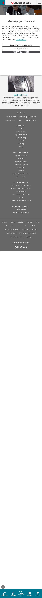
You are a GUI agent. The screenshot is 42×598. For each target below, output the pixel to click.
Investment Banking (21, 207)
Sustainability (10, 120)
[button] (39, 2)
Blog (34, 120)
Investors (22, 117)
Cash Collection (21, 95)
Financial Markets (21, 183)
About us (21, 113)
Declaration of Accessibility (27, 233)
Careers (20, 120)
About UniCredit (11, 117)
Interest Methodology (11, 229)
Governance (32, 117)
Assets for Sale (10, 233)
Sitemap (28, 237)
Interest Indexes (23, 226)
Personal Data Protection (29, 229)
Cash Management (21, 153)
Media (28, 120)
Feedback (29, 222)
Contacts (4, 222)
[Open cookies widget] (3, 587)
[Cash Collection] (21, 82)
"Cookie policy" (21, 39)
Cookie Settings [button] (21, 49)
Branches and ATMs (17, 222)
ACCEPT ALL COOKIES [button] (21, 52)
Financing (21, 126)
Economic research (16, 237)
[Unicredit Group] (21, 247)
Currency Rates (10, 226)
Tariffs (34, 226)
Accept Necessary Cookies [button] (21, 45)
